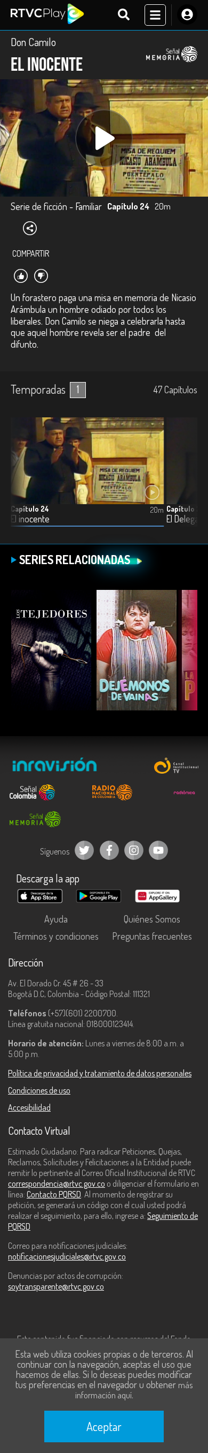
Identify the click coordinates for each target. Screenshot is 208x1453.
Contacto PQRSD (54, 1194)
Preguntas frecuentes (152, 936)
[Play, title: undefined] (104, 138)
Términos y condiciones (56, 936)
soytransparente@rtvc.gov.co (56, 1286)
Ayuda (56, 919)
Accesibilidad (29, 1107)
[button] (184, 480)
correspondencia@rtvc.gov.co (56, 1183)
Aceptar (104, 1426)
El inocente (30, 519)
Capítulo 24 (30, 508)
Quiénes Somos (152, 919)
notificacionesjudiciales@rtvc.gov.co (67, 1256)
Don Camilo (33, 42)
